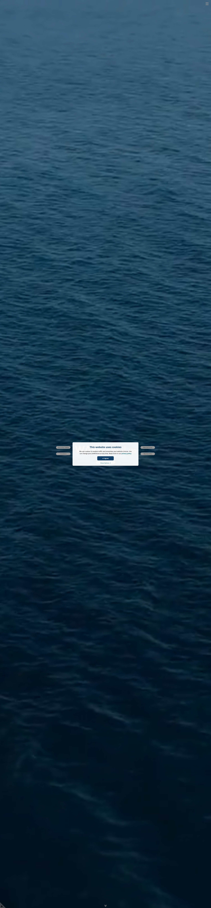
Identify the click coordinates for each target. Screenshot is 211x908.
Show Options (105, 463)
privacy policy (126, 453)
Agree (106, 458)
